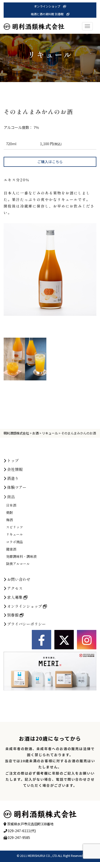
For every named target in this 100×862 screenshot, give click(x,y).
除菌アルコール (18, 563)
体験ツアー (16, 487)
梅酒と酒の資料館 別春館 (49, 14)
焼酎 (9, 512)
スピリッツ (14, 527)
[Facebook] (41, 639)
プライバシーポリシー (26, 624)
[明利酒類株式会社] (34, 21)
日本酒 (11, 505)
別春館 (13, 615)
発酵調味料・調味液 (21, 556)
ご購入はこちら (50, 161)
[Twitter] (64, 639)
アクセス (14, 588)
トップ (12, 460)
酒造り (12, 478)
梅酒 (9, 519)
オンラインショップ (48, 6)
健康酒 (11, 549)
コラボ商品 (14, 541)
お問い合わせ (18, 579)
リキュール (14, 534)
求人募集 (15, 597)
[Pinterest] (86, 639)
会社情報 (14, 469)
